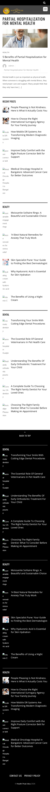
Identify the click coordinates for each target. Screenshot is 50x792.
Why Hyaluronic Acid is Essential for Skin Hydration (28, 273)
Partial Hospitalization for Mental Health (21, 70)
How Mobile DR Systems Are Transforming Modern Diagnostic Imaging (29, 135)
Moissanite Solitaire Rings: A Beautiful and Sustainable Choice (29, 214)
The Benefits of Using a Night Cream (26, 298)
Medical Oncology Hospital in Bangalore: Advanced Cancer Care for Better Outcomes (29, 172)
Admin (11, 66)
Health (6, 52)
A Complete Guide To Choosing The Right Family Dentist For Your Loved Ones (29, 389)
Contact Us (16, 775)
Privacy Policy (32, 775)
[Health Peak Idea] (13, 13)
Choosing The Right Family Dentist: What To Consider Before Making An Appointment (29, 408)
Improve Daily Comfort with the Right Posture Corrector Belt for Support (28, 153)
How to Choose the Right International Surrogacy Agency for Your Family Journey (27, 122)
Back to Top (25, 435)
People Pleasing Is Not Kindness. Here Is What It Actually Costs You (29, 109)
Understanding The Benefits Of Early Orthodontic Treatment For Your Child (28, 364)
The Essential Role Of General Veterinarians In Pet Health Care (28, 340)
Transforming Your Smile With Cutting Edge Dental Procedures (28, 322)
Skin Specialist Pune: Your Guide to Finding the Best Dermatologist (29, 261)
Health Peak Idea (24, 784)
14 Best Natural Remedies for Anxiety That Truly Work (27, 236)
